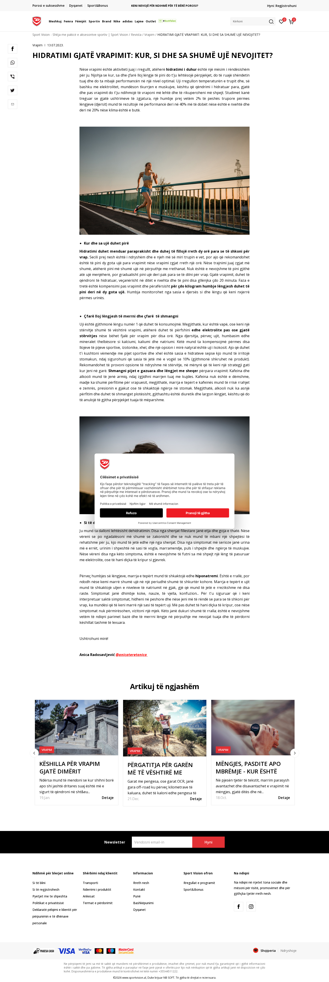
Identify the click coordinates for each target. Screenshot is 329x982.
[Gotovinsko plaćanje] (44, 950)
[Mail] (12, 104)
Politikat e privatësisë (48, 903)
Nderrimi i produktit (97, 889)
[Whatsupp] (12, 62)
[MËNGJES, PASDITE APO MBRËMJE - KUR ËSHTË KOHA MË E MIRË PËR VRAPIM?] (253, 727)
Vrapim (149, 34)
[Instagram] (251, 906)
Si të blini (38, 883)
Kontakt (139, 889)
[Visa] (67, 950)
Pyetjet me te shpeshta (49, 896)
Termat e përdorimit (98, 903)
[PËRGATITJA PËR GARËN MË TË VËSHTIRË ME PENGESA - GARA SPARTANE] (164, 728)
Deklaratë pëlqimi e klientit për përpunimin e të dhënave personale (54, 916)
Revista (136, 34)
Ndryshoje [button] (288, 950)
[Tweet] (12, 90)
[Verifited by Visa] (85, 950)
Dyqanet (139, 909)
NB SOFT (168, 978)
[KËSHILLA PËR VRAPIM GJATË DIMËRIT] (76, 727)
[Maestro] (111, 950)
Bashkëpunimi (143, 903)
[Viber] (12, 76)
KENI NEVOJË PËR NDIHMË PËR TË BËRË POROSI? (164, 5)
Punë (137, 896)
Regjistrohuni (286, 6)
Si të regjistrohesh (45, 889)
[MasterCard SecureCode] (126, 950)
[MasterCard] (99, 950)
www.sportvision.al (134, 978)
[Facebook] (12, 48)
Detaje (108, 797)
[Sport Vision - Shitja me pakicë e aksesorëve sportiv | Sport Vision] (36, 20)
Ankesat (89, 896)
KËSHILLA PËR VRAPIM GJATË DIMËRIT (69, 767)
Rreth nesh (141, 883)
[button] (62, 21)
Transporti (90, 883)
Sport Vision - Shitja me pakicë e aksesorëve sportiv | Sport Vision (80, 34)
